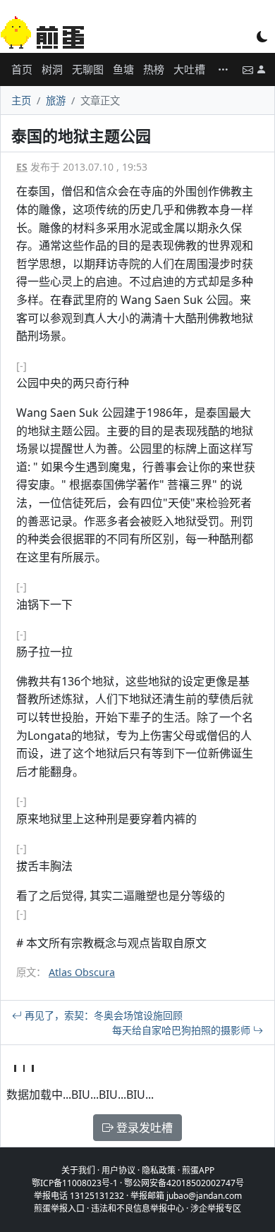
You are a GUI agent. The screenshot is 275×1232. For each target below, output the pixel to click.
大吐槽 (189, 69)
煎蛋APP (198, 1170)
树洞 (52, 69)
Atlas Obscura (82, 972)
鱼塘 (123, 69)
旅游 (56, 100)
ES (22, 166)
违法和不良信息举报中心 (137, 1208)
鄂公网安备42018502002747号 (184, 1183)
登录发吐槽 (143, 1127)
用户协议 (118, 1170)
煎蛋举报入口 (59, 1208)
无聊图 (88, 69)
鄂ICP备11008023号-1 (75, 1183)
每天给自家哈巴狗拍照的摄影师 (182, 1030)
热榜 (153, 69)
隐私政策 (159, 1170)
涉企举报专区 (215, 1208)
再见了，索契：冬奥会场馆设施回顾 (102, 1015)
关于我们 (78, 1170)
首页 (21, 69)
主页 (21, 100)
